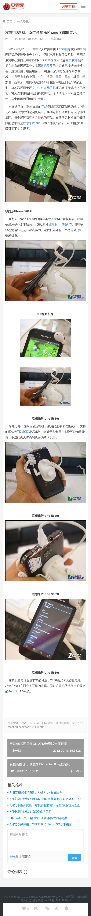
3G (43, 71)
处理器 (52, 224)
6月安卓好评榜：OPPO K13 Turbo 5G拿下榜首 (41, 824)
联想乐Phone (32, 123)
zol (7, 39)
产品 (44, 106)
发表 (75, 858)
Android (13, 691)
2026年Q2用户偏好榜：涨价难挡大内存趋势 (39, 818)
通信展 (45, 65)
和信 (65, 49)
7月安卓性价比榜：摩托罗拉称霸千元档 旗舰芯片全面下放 (46, 805)
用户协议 (26, 900)
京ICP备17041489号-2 (58, 900)
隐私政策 (82, 896)
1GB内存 (66, 224)
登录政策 (38, 900)
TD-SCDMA (25, 431)
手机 (53, 87)
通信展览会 (72, 60)
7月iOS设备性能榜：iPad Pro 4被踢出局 (36, 792)
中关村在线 (42, 87)
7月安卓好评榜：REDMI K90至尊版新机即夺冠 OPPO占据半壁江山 (47, 799)
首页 (7, 21)
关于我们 (70, 896)
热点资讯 (23, 21)
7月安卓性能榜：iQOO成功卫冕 (30, 811)
